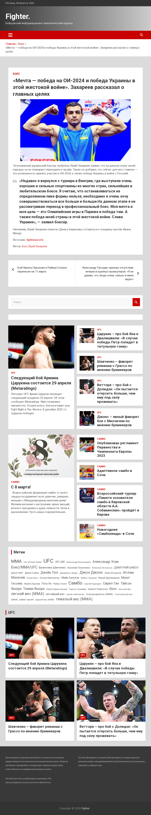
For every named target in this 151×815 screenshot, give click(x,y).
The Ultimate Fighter (32, 562)
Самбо (15, 482)
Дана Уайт (17, 572)
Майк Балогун (70, 577)
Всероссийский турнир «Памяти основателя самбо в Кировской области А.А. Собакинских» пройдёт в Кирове (118, 504)
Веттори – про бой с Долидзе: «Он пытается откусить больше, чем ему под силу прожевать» (117, 393)
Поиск (136, 302)
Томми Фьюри (34, 589)
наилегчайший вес (75, 594)
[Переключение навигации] (10, 35)
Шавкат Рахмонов (98, 589)
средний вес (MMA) (44, 600)
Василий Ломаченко (79, 567)
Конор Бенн (32, 578)
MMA (16, 561)
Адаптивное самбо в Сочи (114, 473)
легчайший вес (55, 594)
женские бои (125, 589)
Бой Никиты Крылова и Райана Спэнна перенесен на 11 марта (42, 269)
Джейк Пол (49, 572)
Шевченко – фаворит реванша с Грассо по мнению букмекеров (115, 365)
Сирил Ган (111, 583)
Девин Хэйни (32, 573)
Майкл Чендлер (89, 578)
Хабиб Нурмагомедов (56, 589)
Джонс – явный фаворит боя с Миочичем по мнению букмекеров (118, 421)
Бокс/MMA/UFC (24, 567)
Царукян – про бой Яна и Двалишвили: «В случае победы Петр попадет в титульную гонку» (117, 340)
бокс (24, 246)
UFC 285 (60, 561)
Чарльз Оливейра (77, 589)
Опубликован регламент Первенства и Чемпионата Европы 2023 (118, 449)
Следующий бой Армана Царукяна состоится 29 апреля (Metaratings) (41, 383)
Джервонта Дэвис (69, 573)
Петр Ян (47, 583)
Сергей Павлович (92, 583)
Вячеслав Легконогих (102, 568)
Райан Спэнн (60, 583)
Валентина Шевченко (52, 567)
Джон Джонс (91, 572)
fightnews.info (35, 240)
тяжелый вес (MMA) (74, 599)
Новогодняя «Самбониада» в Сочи (115, 531)
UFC (13, 373)
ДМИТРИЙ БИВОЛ (126, 567)
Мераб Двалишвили (109, 578)
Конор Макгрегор (50, 577)
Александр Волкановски (78, 562)
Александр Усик (105, 561)
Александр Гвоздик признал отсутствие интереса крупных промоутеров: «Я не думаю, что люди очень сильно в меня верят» (108, 273)
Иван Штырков (113, 572)
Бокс (16, 73)
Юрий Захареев (37, 246)
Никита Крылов (32, 583)
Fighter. (18, 16)
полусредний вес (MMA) (99, 594)
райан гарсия (26, 599)
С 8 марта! (21, 487)
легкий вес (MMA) (27, 594)
